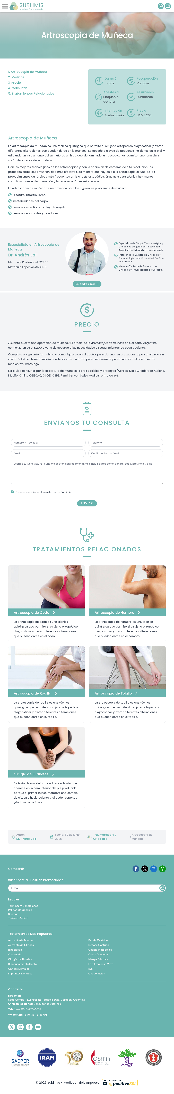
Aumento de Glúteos (21, 945)
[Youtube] (38, 1027)
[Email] (153, 868)
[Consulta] (168, 6)
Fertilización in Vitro (100, 964)
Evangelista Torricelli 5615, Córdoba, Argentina (56, 999)
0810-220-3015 (31, 1009)
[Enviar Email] (162, 888)
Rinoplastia (15, 949)
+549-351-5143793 (35, 1014)
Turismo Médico (18, 918)
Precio (16, 82)
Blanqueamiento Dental (22, 964)
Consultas (19, 88)
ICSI (90, 969)
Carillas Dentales (18, 969)
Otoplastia (14, 954)
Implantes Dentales (20, 973)
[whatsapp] (161, 6)
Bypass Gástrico (98, 945)
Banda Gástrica (98, 940)
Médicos (18, 77)
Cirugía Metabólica (100, 949)
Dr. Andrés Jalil (26, 839)
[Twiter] (144, 868)
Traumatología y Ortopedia (104, 837)
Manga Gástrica (98, 959)
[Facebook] (136, 868)
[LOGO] (26, 6)
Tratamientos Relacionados (33, 93)
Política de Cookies (20, 910)
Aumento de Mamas (20, 940)
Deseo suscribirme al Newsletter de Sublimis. (44, 492)
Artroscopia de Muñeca (29, 72)
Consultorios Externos (47, 1004)
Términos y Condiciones (23, 906)
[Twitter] (11, 1027)
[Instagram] (20, 1027)
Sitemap (13, 914)
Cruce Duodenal (98, 954)
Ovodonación (96, 973)
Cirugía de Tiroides (20, 959)
